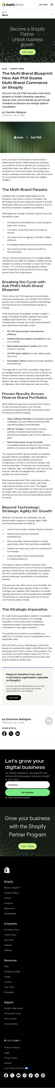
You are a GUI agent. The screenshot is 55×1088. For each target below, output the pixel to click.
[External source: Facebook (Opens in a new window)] (4, 733)
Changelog (9, 992)
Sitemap (8, 1063)
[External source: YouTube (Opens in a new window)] (18, 1075)
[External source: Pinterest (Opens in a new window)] (43, 1075)
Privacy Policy (10, 1058)
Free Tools (9, 987)
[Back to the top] (7, 870)
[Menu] (52, 4)
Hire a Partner (10, 1018)
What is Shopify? (12, 887)
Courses (8, 982)
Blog (6, 966)
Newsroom (9, 908)
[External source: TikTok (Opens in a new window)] (31, 1075)
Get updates (27, 792)
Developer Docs (11, 929)
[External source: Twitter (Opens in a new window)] (11, 733)
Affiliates (8, 950)
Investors (8, 903)
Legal (6, 1052)
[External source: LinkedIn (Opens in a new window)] (17, 733)
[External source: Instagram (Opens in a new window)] (25, 1075)
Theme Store (10, 934)
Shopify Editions (11, 893)
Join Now (43, 4)
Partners (8, 945)
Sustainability (10, 913)
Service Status (11, 1024)
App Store (9, 940)
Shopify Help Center (13, 1008)
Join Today (27, 52)
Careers (7, 898)
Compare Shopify (12, 971)
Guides (7, 976)
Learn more (13, 698)
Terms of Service (12, 1047)
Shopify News (17, 69)
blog (4, 69)
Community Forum (12, 1013)
